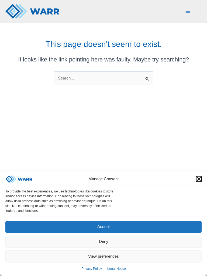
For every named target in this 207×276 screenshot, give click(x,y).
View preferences (103, 256)
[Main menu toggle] (188, 11)
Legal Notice (116, 269)
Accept (103, 226)
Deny (103, 241)
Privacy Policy (91, 269)
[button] (199, 179)
